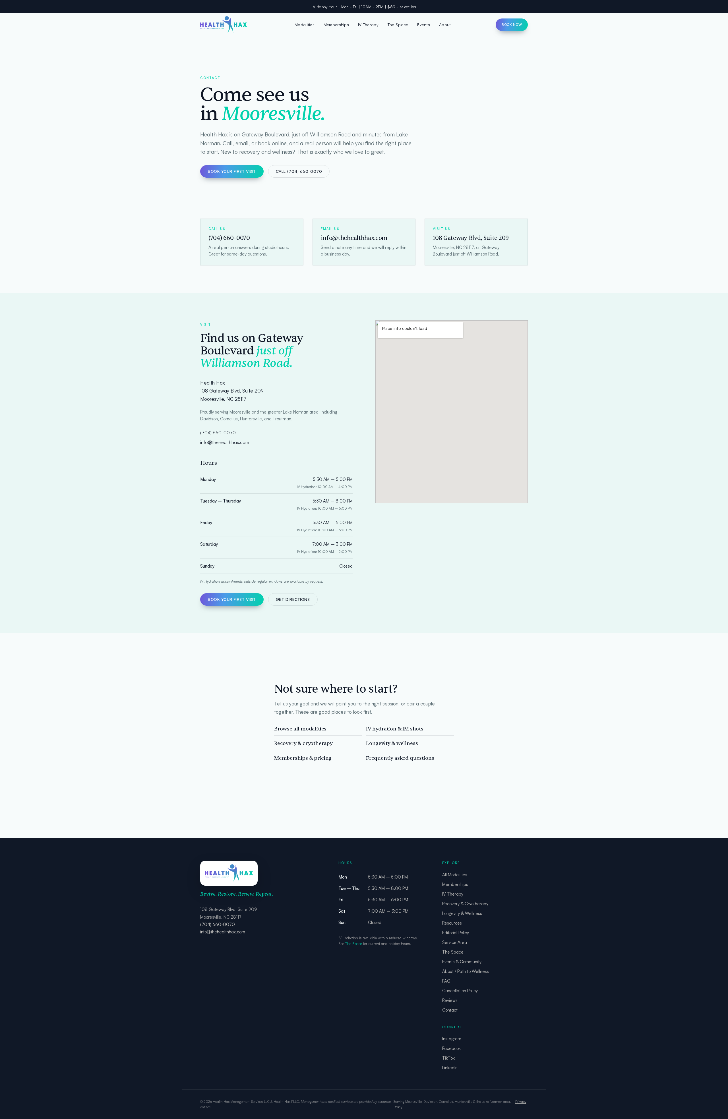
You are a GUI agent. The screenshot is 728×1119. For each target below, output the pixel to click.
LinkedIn (450, 1067)
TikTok (448, 1058)
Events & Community (461, 961)
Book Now (512, 24)
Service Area (454, 942)
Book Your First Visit (232, 171)
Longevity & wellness (392, 743)
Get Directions (293, 599)
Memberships (336, 24)
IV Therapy (368, 24)
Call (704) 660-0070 (299, 171)
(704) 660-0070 (218, 432)
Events (423, 24)
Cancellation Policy (460, 990)
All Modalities (454, 874)
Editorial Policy (455, 932)
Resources (452, 923)
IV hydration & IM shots (394, 729)
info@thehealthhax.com (224, 442)
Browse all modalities (300, 729)
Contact (450, 1010)
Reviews (450, 1000)
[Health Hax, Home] (225, 24)
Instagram (451, 1038)
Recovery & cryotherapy (303, 743)
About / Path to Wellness (465, 971)
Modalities (305, 24)
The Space (398, 24)
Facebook (451, 1048)
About (445, 24)
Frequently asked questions (400, 758)
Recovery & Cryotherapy (465, 903)
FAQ (446, 981)
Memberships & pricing (303, 758)
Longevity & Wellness (462, 913)
